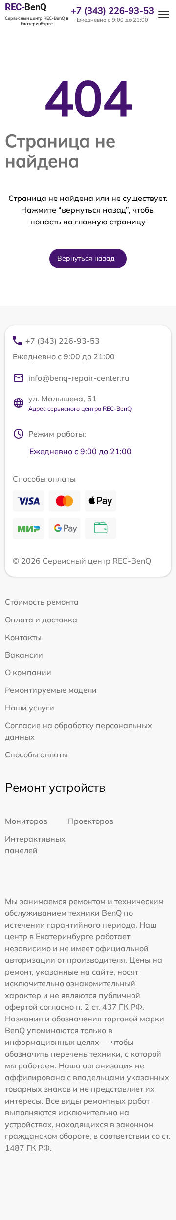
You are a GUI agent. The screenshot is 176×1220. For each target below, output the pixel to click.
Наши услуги (29, 707)
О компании (28, 672)
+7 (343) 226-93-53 (112, 10)
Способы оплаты (36, 754)
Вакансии (24, 655)
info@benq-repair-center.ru (78, 378)
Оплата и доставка (41, 619)
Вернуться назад (86, 258)
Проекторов (90, 821)
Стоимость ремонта (42, 602)
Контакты (23, 637)
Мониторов (26, 821)
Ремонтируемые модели (51, 690)
